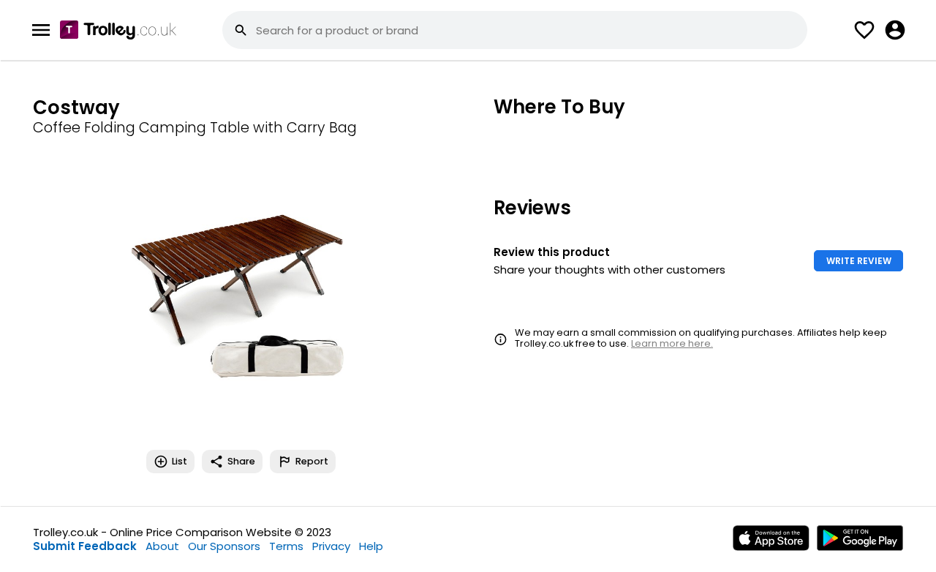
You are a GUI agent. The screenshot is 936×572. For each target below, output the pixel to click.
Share (241, 461)
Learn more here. (672, 343)
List (179, 461)
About (162, 546)
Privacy (331, 546)
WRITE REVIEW (858, 261)
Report (311, 461)
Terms (286, 546)
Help (371, 546)
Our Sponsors (224, 546)
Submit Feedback (85, 546)
